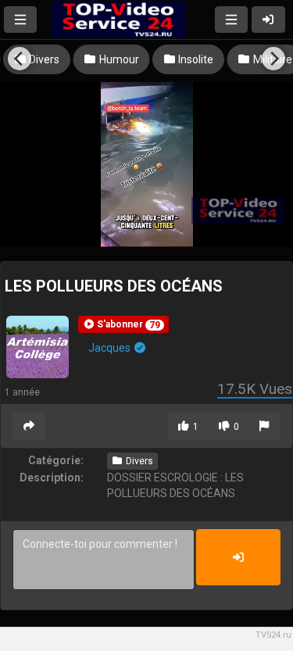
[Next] (273, 58)
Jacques (110, 348)
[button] (123, 324)
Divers (138, 461)
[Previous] (19, 58)
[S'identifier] (269, 19)
